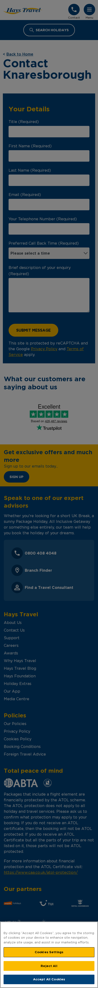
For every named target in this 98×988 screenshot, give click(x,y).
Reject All (49, 965)
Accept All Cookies (49, 979)
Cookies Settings (49, 952)
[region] (49, 954)
